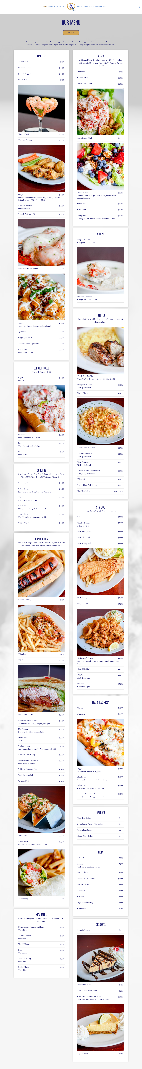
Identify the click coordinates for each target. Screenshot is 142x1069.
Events (62, 7)
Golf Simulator (100, 7)
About (91, 7)
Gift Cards (84, 7)
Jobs (78, 7)
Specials (57, 7)
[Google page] (139, 6)
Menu (45, 7)
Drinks (50, 7)
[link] (71, 7)
